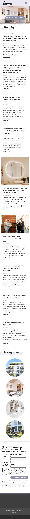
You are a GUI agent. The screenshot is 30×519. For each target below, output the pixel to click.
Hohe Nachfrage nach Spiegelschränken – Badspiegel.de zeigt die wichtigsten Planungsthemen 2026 (15, 190)
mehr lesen (6, 57)
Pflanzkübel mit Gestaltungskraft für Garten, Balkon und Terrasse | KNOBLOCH (13, 268)
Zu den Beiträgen (15, 18)
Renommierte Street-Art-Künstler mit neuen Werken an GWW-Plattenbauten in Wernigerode (15, 131)
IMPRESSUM (19, 511)
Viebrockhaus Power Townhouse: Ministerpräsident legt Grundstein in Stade (13, 239)
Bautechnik (5, 43)
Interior (15, 12)
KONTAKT (14, 512)
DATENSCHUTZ (10, 511)
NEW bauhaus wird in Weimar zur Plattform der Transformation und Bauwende (12, 100)
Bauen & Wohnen (7, 195)
